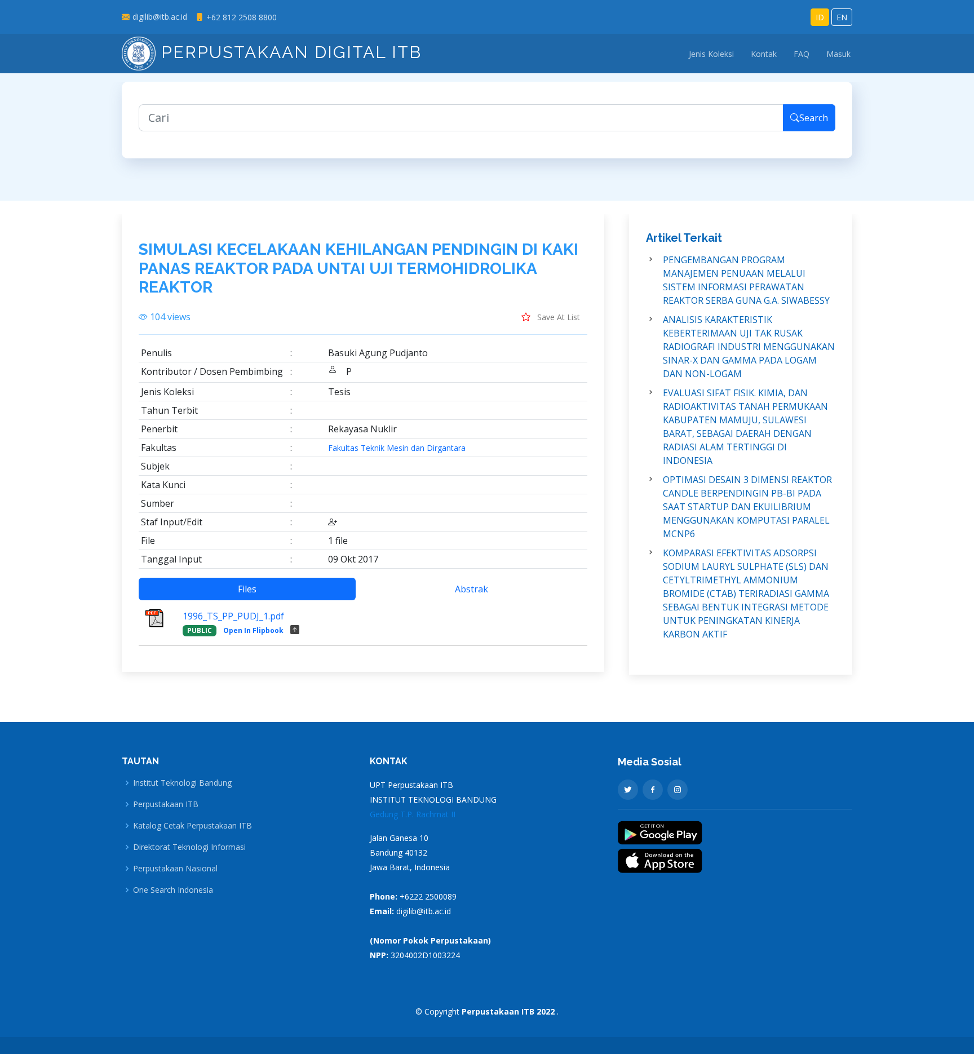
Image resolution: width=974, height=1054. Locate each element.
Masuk (838, 53)
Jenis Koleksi (711, 53)
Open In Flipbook (253, 630)
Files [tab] (247, 589)
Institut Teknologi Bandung (182, 783)
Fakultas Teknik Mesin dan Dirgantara (397, 448)
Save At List (557, 317)
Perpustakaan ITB (165, 804)
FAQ (801, 53)
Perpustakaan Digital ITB (289, 52)
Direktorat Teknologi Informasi (189, 847)
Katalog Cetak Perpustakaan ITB (192, 826)
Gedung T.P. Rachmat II (412, 814)
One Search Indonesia (173, 890)
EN (841, 17)
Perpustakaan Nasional (175, 869)
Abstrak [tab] (471, 589)
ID (820, 17)
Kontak (764, 53)
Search (813, 118)
